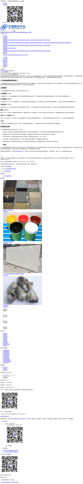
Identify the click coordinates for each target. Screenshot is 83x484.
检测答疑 (5, 49)
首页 (2, 70)
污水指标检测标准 (7, 176)
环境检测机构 (13, 42)
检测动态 (5, 46)
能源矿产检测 (42, 40)
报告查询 (5, 52)
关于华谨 (5, 54)
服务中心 (5, 53)
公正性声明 (25, 54)
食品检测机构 (6, 42)
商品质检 (3, 32)
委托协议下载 (19, 54)
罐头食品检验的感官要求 (10, 168)
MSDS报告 (29, 32)
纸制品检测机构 (52, 42)
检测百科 (5, 48)
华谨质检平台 (19, 151)
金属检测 (20, 32)
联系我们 (5, 4)
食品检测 (11, 32)
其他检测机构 (68, 42)
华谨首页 (5, 35)
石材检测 (18, 40)
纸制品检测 (36, 40)
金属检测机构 (32, 42)
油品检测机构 (45, 42)
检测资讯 (10, 48)
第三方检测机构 (14, 418)
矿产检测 (16, 32)
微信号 (4, 22)
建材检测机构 (19, 42)
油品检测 (32, 40)
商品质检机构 (39, 42)
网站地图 (5, 3)
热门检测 (5, 37)
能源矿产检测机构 (60, 42)
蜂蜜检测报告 (8, 171)
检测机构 (5, 41)
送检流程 (14, 54)
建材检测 (24, 32)
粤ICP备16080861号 (5, 416)
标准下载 (5, 44)
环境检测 (7, 32)
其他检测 (48, 40)
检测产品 (5, 38)
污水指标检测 (8, 166)
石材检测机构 (26, 42)
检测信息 (14, 48)
